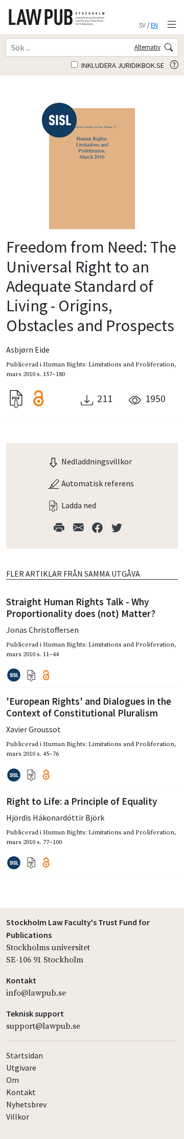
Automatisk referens (97, 483)
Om (12, 1080)
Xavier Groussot (33, 729)
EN (154, 25)
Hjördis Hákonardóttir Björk (55, 817)
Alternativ (147, 47)
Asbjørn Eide (28, 349)
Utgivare (21, 1067)
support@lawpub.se (43, 1026)
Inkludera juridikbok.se (122, 65)
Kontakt (21, 1092)
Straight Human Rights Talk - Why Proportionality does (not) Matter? (80, 608)
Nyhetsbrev (26, 1104)
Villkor (17, 1116)
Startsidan (24, 1055)
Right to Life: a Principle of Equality (81, 801)
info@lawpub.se (36, 993)
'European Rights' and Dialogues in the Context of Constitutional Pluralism (88, 707)
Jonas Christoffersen (42, 630)
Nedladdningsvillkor (96, 461)
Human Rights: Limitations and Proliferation (108, 364)
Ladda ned (78, 505)
